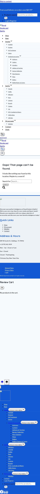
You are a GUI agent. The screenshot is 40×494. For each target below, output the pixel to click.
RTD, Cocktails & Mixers (14, 112)
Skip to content (6, 1)
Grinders (14, 65)
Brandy (10, 103)
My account (8, 227)
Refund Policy (9, 268)
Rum (9, 97)
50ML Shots (11, 115)
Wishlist (10, 124)
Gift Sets (10, 118)
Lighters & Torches (17, 68)
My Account (8, 474)
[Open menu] (2, 153)
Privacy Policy (9, 270)
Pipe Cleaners (16, 74)
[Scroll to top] (2, 382)
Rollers (14, 80)
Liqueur (10, 100)
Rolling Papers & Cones (18, 82)
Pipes (13, 77)
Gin (9, 109)
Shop (7, 36)
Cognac (10, 106)
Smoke (6, 410)
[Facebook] (1, 5)
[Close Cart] (2, 287)
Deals (7, 129)
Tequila (10, 89)
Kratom (10, 47)
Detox (9, 53)
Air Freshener (12, 50)
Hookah (10, 44)
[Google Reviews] (7, 5)
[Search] (6, 18)
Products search (10, 15)
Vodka (10, 91)
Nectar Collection (17, 71)
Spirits (6, 445)
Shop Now (3, 138)
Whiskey (10, 94)
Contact (8, 127)
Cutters (14, 62)
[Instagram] (4, 5)
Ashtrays (14, 59)
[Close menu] (0, 387)
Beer (7, 38)
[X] (4, 493)
